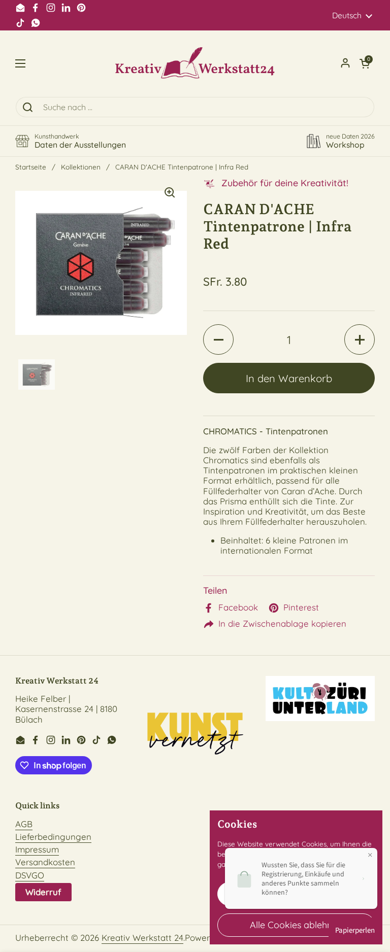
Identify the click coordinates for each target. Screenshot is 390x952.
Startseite (30, 166)
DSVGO (29, 875)
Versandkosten (45, 862)
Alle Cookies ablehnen (296, 925)
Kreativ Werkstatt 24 (142, 937)
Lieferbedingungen (53, 836)
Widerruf (43, 892)
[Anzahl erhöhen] (359, 339)
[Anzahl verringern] (218, 339)
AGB (23, 824)
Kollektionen (81, 166)
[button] (364, 63)
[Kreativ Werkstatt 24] (195, 63)
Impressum (37, 849)
